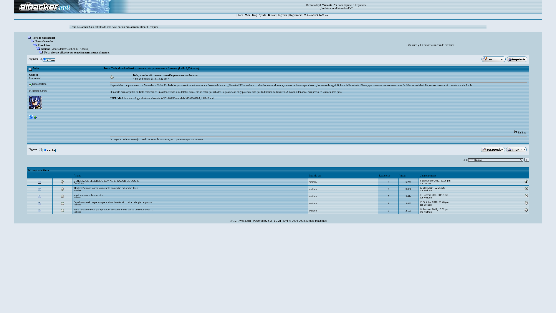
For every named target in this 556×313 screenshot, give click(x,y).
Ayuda (262, 15)
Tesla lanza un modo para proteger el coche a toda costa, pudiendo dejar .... (114, 209)
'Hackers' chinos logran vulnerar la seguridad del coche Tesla (106, 188)
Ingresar (348, 5)
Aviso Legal (244, 220)
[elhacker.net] (35, 118)
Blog (254, 15)
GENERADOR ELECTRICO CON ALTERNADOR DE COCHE (106, 181)
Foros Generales (44, 41)
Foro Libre (44, 45)
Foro (240, 15)
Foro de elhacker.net (44, 37)
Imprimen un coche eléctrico (88, 195)
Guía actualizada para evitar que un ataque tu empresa (123, 26)
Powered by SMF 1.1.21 (267, 220)
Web (247, 15)
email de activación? (342, 8)
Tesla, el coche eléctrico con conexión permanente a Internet (76, 52)
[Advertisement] (189, 116)
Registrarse (295, 15)
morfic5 (313, 182)
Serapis (428, 204)
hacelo (427, 183)
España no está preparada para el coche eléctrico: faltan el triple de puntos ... (114, 202)
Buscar (272, 15)
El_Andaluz (82, 48)
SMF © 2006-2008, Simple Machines (305, 220)
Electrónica (79, 183)
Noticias (45, 48)
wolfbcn (70, 48)
